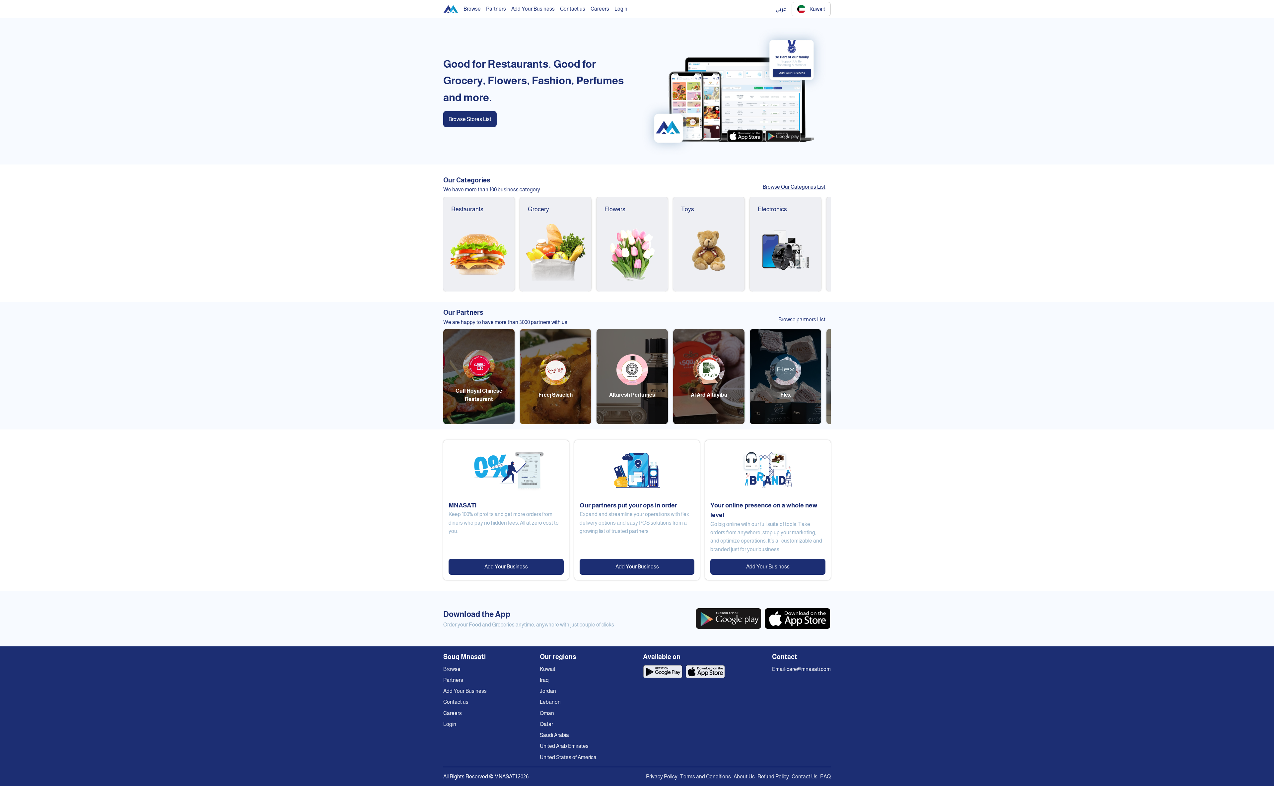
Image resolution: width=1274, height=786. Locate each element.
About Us (744, 776)
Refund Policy (773, 776)
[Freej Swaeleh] (555, 422)
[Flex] (785, 422)
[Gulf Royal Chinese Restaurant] (479, 422)
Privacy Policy (661, 776)
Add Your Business (506, 566)
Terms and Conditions (705, 776)
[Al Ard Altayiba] (708, 422)
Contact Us (804, 776)
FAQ (825, 776)
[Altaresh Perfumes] (632, 422)
